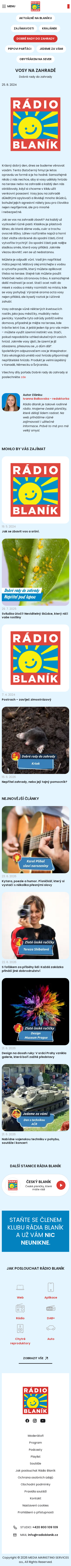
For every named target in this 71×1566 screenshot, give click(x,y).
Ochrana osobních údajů (35, 1477)
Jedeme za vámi (51, 49)
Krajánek (49, 28)
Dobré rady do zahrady (35, 38)
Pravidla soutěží (35, 1491)
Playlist (36, 1457)
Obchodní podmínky (35, 1484)
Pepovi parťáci (19, 49)
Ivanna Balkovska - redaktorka (46, 399)
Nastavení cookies (35, 1505)
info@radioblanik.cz (43, 1535)
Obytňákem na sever (35, 59)
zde (23, 377)
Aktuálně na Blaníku (35, 18)
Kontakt (35, 1498)
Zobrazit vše (33, 1358)
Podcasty (35, 1450)
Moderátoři (36, 1436)
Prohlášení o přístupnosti (36, 1512)
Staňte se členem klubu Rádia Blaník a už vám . (35, 1231)
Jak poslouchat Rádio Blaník (35, 1470)
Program (35, 1443)
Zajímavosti (24, 28)
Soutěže (35, 1463)
